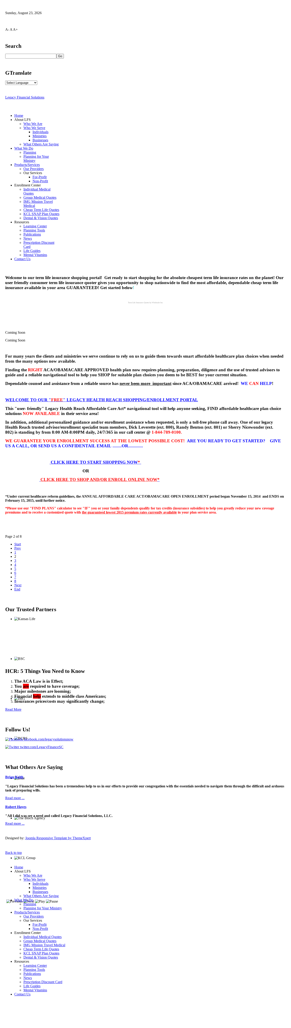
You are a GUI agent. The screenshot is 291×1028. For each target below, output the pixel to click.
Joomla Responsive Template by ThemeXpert (58, 838)
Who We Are (32, 124)
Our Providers (33, 169)
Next (17, 585)
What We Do (23, 148)
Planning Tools (34, 230)
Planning (29, 152)
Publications (32, 234)
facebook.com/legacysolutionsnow (48, 739)
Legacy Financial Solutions (24, 97)
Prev (17, 548)
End (17, 589)
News (27, 238)
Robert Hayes (15, 807)
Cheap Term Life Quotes (41, 210)
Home (18, 115)
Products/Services (27, 165)
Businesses (40, 140)
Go (60, 56)
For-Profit (40, 177)
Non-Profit (40, 181)
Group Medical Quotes (39, 197)
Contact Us (22, 259)
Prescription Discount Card (42, 982)
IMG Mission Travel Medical (44, 945)
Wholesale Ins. (157, 303)
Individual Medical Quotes (42, 937)
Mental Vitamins (35, 255)
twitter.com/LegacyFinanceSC (41, 747)
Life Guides (31, 251)
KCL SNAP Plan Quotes (41, 214)
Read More (13, 709)
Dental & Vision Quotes (40, 218)
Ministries (40, 136)
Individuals (40, 132)
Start (17, 544)
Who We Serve (34, 128)
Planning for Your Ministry (42, 908)
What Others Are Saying (41, 144)
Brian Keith (14, 777)
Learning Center (35, 226)
